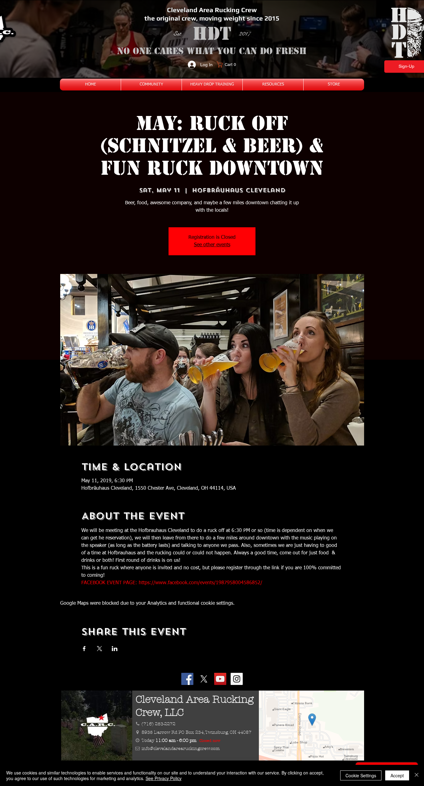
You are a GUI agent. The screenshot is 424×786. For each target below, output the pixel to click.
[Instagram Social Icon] (237, 679)
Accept (397, 775)
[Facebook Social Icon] (187, 679)
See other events (212, 245)
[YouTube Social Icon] (220, 679)
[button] (228, 64)
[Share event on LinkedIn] (115, 648)
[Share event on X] (99, 648)
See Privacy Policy (164, 778)
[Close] (416, 775)
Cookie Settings (360, 775)
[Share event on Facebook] (84, 648)
